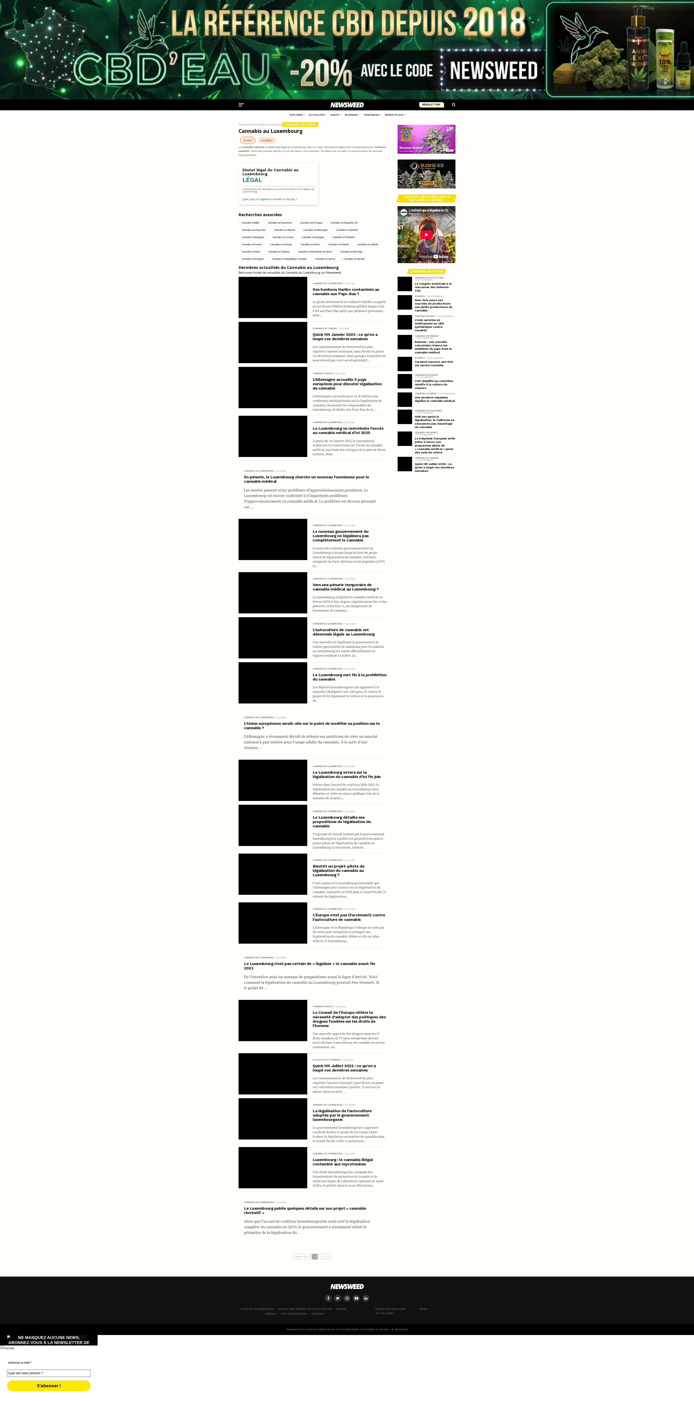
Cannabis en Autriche (347, 229)
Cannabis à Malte (250, 222)
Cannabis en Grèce (310, 244)
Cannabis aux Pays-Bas (254, 229)
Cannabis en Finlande (344, 237)
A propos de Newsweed (256, 1309)
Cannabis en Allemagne (315, 229)
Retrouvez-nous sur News (401, 1308)
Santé (335, 114)
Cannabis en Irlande (338, 244)
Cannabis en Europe (300, 124)
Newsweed (245, 124)
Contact (318, 1313)
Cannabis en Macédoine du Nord (315, 251)
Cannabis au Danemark (280, 222)
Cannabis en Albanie (284, 229)
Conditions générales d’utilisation (305, 1309)
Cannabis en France (252, 244)
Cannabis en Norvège (351, 251)
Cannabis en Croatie (283, 237)
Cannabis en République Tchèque (289, 258)
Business (351, 114)
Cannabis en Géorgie (281, 244)
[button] (347, 1347)
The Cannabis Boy (294, 1313)
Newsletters (431, 104)
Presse (341, 1309)
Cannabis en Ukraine (354, 258)
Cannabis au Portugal (311, 222)
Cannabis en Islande (367, 244)
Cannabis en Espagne (313, 237)
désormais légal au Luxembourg (287, 147)
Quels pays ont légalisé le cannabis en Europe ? (269, 199)
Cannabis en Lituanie (279, 251)
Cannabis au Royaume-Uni (344, 222)
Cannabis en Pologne (253, 258)
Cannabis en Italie (251, 251)
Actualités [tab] (267, 140)
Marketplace (394, 114)
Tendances (371, 114)
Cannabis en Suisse (325, 258)
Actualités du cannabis (267, 124)
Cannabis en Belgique (253, 237)
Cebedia (271, 1313)
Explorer (296, 114)
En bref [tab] (248, 140)
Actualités (317, 114)
